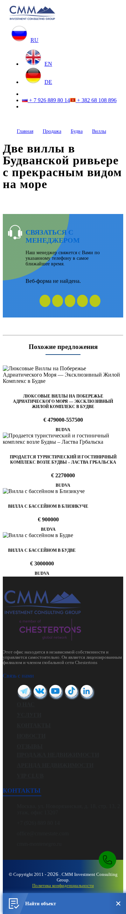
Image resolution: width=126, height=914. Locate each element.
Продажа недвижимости (58, 755)
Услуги (29, 715)
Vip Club (30, 776)
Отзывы (30, 746)
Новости (31, 736)
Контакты (34, 725)
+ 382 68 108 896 (96, 100)
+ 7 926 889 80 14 (49, 100)
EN (48, 64)
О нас (26, 704)
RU (34, 40)
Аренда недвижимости (55, 765)
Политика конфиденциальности (63, 885)
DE (48, 82)
